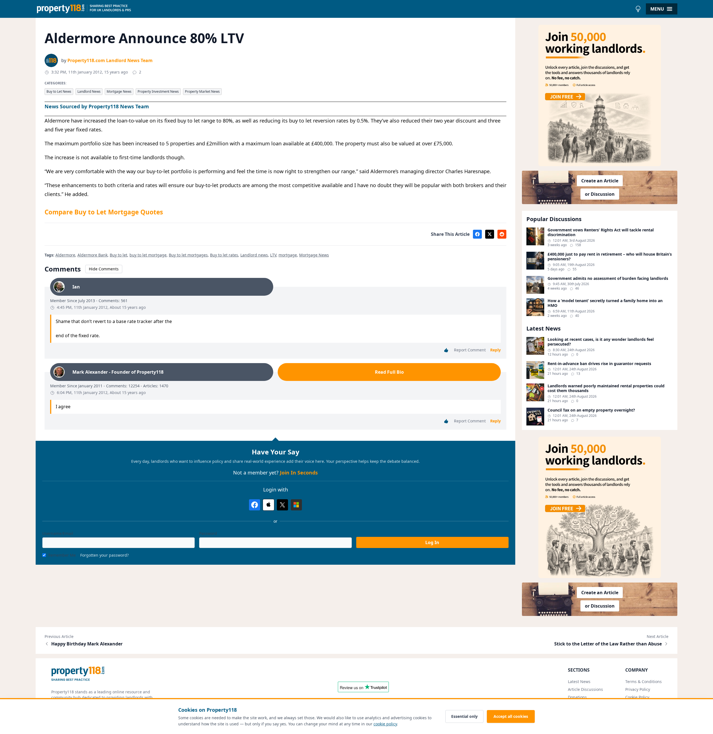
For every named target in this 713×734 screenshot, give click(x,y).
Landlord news (254, 255)
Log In (432, 542)
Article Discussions (585, 689)
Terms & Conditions (643, 681)
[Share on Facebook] (477, 234)
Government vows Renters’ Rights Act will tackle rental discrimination (601, 232)
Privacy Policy (637, 689)
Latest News (579, 681)
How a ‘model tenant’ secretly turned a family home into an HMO (605, 303)
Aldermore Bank (92, 255)
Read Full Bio (389, 372)
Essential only (464, 716)
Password (208, 533)
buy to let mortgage (148, 255)
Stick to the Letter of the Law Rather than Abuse (608, 644)
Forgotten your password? (104, 555)
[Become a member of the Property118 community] (599, 95)
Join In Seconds (299, 472)
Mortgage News (119, 91)
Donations (577, 697)
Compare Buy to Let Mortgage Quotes (104, 212)
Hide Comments (104, 268)
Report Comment (470, 350)
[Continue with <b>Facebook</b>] (254, 504)
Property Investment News (158, 91)
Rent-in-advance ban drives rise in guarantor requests (599, 363)
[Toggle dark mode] (638, 8)
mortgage (288, 255)
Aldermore (65, 255)
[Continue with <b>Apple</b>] (268, 504)
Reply (495, 350)
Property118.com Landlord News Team (110, 60)
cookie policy (385, 723)
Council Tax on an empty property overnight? (591, 410)
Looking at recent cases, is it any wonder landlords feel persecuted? (601, 342)
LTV (273, 255)
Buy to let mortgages (188, 255)
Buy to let (118, 255)
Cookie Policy (637, 697)
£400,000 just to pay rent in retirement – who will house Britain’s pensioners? (610, 256)
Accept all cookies (511, 716)
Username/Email (57, 533)
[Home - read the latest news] (334, 8)
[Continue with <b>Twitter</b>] (282, 504)
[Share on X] (489, 234)
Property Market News (202, 91)
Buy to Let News (59, 91)
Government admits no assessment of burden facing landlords (608, 278)
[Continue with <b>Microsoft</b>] (296, 504)
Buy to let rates (224, 255)
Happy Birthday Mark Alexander (87, 644)
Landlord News (89, 91)
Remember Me (62, 555)
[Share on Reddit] (501, 234)
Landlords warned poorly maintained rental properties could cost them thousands (606, 388)
